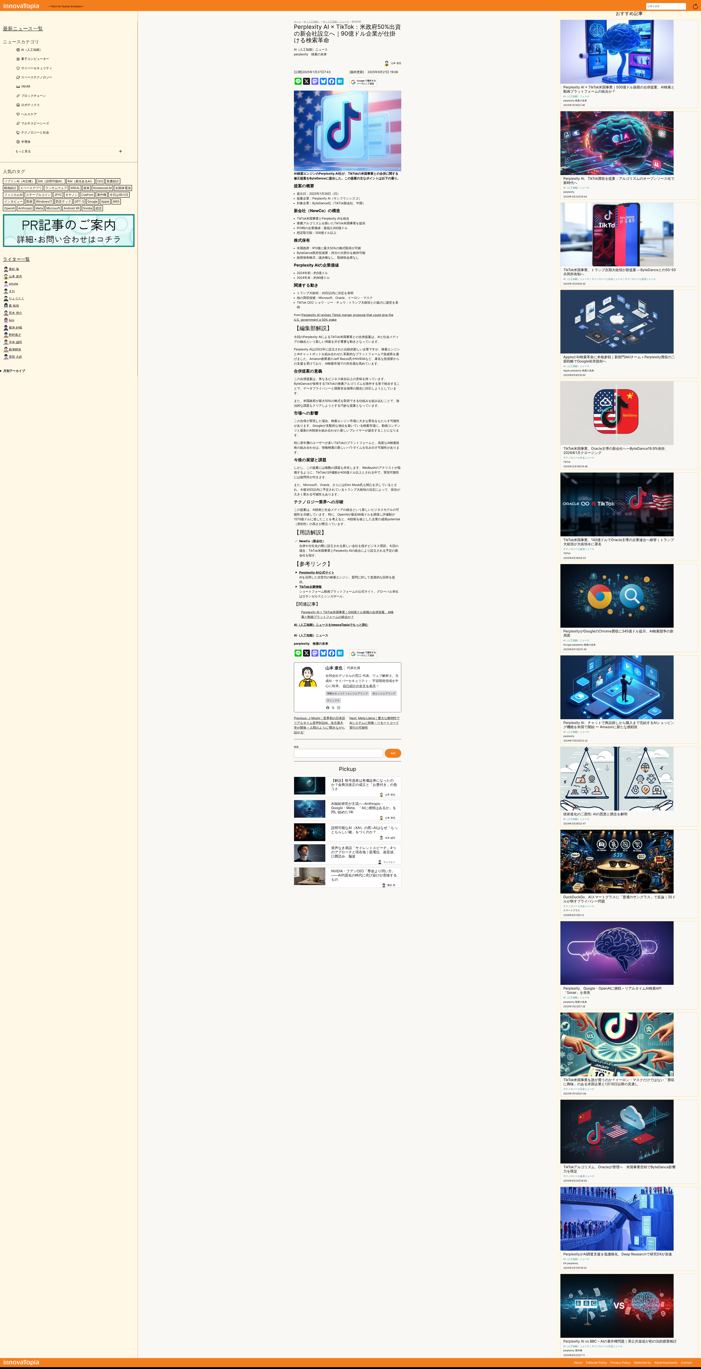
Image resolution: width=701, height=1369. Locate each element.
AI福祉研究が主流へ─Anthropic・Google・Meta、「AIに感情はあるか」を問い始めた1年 (363, 808)
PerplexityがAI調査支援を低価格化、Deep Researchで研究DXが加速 (617, 1254)
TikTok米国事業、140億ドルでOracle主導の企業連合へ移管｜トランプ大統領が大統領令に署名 (618, 542)
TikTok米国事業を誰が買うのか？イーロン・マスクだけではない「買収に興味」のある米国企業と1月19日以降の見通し (618, 1082)
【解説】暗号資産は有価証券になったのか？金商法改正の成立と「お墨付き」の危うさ (364, 784)
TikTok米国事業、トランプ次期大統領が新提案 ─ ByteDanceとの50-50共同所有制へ (619, 272)
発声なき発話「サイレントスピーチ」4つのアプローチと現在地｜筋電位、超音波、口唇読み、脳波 (364, 852)
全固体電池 (123, 188)
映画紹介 (10, 188)
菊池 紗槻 (15, 327)
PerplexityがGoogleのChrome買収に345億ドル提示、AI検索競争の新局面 (618, 633)
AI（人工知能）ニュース (336, 21)
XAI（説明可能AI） (51, 181)
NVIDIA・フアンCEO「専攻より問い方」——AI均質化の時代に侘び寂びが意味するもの (364, 875)
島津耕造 (15, 349)
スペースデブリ (31, 188)
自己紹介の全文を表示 (359, 686)
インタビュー (13, 201)
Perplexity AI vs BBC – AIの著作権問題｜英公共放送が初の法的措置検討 (620, 1341)
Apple (105, 201)
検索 (296, 747)
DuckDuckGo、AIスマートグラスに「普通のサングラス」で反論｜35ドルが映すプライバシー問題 (619, 899)
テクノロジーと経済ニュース (640, 279)
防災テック (63, 201)
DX (564, 1263)
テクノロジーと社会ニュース (607, 279)
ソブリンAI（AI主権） (19, 181)
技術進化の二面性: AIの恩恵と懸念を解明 (595, 814)
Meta (39, 208)
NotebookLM (102, 188)
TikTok (566, 462)
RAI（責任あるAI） (81, 181)
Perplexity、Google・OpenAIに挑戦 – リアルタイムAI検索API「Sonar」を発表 (612, 990)
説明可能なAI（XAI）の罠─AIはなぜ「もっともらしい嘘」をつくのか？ (364, 830)
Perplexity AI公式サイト (316, 572)
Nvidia (87, 208)
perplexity (301, 54)
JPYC (58, 195)
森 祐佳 (14, 305)
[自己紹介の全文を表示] (378, 686)
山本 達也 (15, 276)
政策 (86, 188)
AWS (116, 201)
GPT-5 (79, 201)
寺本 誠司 (15, 342)
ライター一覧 (16, 259)
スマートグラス (571, 910)
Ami (11, 320)
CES (100, 181)
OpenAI (9, 208)
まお (12, 291)
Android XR (72, 208)
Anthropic (25, 208)
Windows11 (44, 201)
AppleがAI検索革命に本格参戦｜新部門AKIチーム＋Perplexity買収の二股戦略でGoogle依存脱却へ (619, 359)
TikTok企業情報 (310, 587)
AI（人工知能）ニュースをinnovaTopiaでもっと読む (331, 625)
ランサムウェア (56, 188)
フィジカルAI (13, 195)
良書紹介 (113, 181)
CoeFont (87, 195)
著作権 (101, 195)
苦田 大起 (15, 357)
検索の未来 (319, 54)
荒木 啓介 (15, 313)
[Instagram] (338, 708)
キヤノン (71, 195)
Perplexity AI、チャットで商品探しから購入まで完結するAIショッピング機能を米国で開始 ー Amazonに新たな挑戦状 (618, 725)
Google (92, 201)
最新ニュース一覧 (23, 29)
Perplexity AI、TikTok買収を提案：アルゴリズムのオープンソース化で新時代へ (618, 180)
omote (13, 284)
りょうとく (16, 298)
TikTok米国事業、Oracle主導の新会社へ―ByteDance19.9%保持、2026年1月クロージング (615, 450)
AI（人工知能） (312, 21)
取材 (29, 201)
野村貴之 (15, 335)
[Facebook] (327, 708)
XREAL (75, 188)
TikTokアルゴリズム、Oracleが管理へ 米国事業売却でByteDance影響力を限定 (619, 1169)
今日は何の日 (119, 195)
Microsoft (53, 208)
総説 (98, 208)
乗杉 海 (14, 269)
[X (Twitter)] (333, 708)
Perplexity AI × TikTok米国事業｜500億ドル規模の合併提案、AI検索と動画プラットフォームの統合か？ (619, 89)
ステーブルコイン (38, 195)
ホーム (297, 21)
